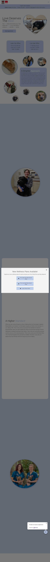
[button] (46, 532)
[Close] (46, 270)
